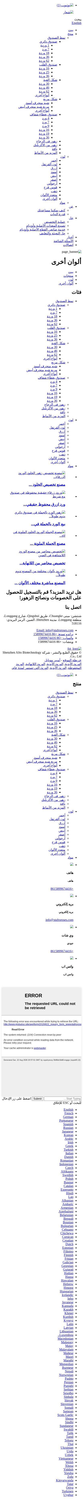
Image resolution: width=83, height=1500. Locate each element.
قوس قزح (50, 187)
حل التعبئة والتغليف (52, 233)
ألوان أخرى (50, 198)
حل (71, 218)
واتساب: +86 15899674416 (55, 638)
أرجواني (52, 183)
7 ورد (45, 49)
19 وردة (44, 133)
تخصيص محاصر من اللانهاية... (42, 563)
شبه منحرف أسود (37, 103)
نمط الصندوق (56, 37)
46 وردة (44, 87)
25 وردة (44, 72)
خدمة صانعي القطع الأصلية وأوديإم (42, 229)
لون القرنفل (49, 164)
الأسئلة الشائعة (63, 241)
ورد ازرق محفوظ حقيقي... (44, 504)
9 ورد (45, 126)
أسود (54, 172)
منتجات (68, 275)
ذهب (54, 191)
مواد (62, 202)
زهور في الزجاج (46, 141)
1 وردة (44, 45)
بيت (70, 30)
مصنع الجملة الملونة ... (47, 543)
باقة (54, 149)
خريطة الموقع (72, 660)
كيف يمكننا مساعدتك (51, 210)
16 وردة (44, 68)
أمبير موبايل (52, 660)
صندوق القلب (48, 64)
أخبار (70, 237)
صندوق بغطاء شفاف (43, 114)
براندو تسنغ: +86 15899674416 (53, 634)
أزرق (54, 168)
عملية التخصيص (54, 222)
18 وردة (44, 53)
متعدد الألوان (48, 195)
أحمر (54, 160)
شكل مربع (50, 99)
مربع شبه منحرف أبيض (33, 106)
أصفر (53, 179)
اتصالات (68, 245)
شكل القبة (50, 80)
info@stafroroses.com (59, 920)
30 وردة (44, 83)
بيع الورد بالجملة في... (48, 524)
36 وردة (44, 57)
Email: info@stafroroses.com (54, 630)
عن (71, 206)
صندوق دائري (48, 41)
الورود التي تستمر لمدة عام (30, 668)
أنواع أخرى (42, 95)
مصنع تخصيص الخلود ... (47, 484)
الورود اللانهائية (35, 664)
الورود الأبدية (73, 664)
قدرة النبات (57, 214)
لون (62, 156)
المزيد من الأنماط (45, 152)
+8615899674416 (62, 888)
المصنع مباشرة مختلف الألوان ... (40, 583)
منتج (70, 34)
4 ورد (45, 118)
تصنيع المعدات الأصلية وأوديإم (45, 225)
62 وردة (44, 60)
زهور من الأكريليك (45, 145)
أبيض (54, 175)
